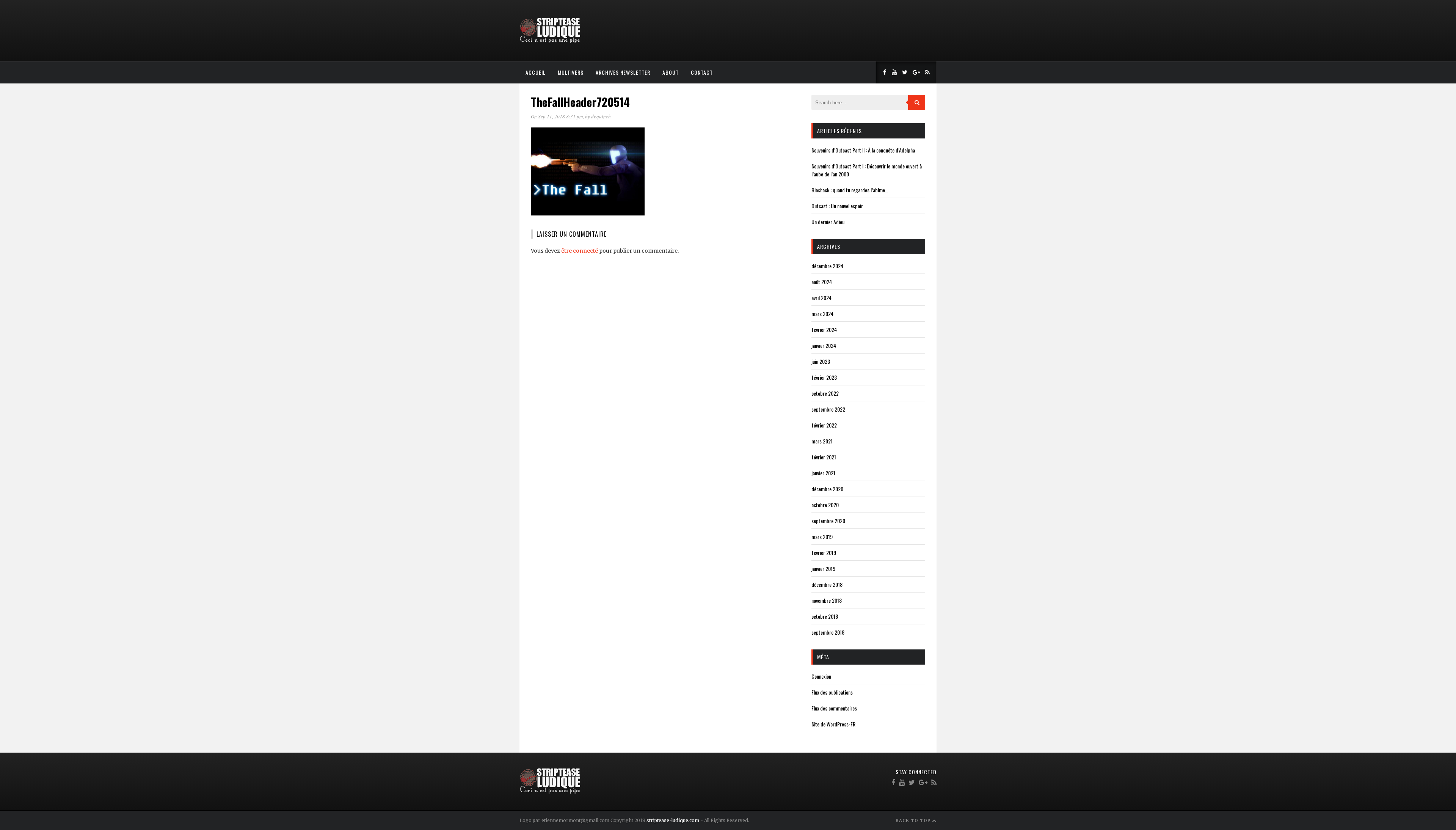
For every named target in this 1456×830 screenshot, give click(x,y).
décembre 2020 (827, 489)
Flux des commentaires (834, 708)
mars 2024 (822, 314)
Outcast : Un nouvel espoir (837, 206)
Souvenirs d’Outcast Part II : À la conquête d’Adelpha (863, 150)
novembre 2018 (826, 600)
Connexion (821, 676)
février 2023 (824, 377)
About (670, 72)
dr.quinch (601, 116)
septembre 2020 (828, 521)
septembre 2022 (828, 409)
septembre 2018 (827, 632)
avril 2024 (821, 298)
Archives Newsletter (623, 72)
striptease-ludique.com (672, 820)
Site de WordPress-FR (833, 724)
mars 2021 (822, 441)
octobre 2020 (825, 505)
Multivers (571, 72)
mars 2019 (822, 537)
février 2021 (823, 457)
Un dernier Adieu (827, 222)
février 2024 (824, 329)
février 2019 (823, 552)
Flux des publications (832, 692)
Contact (702, 72)
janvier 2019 (823, 568)
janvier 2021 (823, 473)
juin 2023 (820, 361)
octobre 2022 (825, 393)
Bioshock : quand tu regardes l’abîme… (849, 190)
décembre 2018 (827, 584)
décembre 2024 (827, 266)
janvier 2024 (823, 345)
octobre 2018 (824, 616)
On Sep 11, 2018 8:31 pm (557, 116)
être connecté (579, 250)
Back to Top (914, 820)
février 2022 (824, 425)
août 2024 (821, 282)
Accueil (536, 72)
